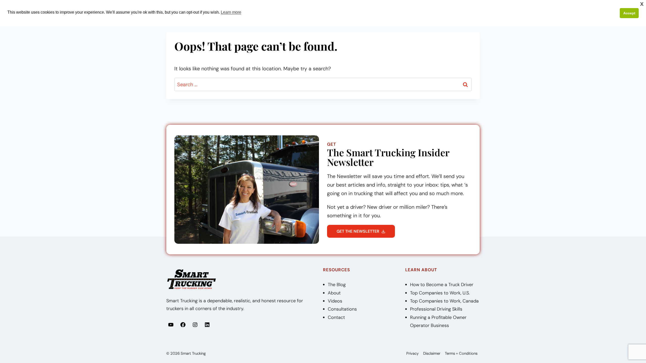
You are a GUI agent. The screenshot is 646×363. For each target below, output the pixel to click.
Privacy (412, 353)
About (334, 293)
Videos (335, 301)
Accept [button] (629, 13)
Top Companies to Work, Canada (444, 301)
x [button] (641, 3)
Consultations (342, 309)
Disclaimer (431, 353)
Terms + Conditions (461, 353)
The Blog (337, 285)
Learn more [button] (231, 12)
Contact (336, 317)
